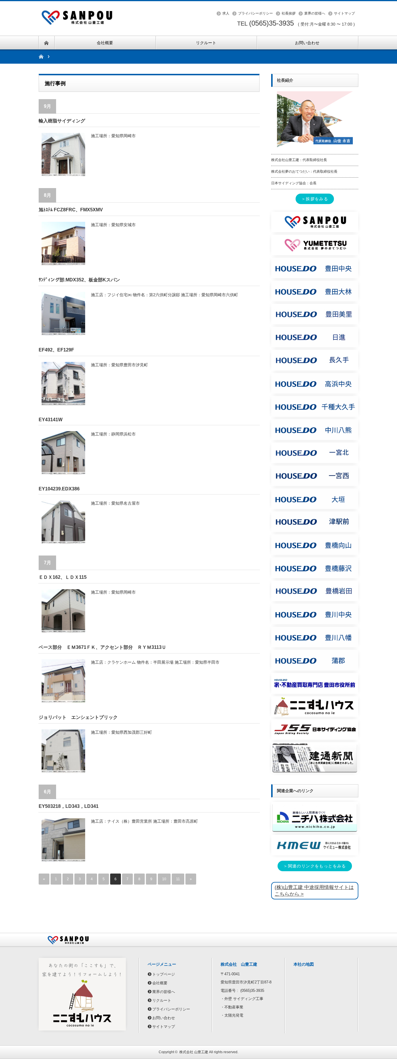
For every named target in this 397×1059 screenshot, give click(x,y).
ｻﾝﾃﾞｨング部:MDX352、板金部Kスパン (79, 279)
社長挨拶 (289, 13)
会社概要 (159, 983)
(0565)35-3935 (271, 23)
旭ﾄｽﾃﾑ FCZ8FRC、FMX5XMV (71, 209)
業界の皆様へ (314, 13)
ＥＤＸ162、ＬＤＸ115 (63, 577)
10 (164, 879)
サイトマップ (344, 13)
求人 (225, 13)
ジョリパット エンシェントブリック (78, 717)
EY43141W (50, 419)
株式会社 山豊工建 (193, 1052)
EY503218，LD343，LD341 (69, 806)
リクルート (161, 1000)
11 (178, 879)
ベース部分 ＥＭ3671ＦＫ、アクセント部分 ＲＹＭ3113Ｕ (102, 647)
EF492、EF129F (56, 349)
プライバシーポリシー (255, 13)
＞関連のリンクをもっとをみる (314, 866)
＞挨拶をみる (314, 199)
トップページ (163, 974)
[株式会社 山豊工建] (82, 9)
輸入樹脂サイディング (62, 120)
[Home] (44, 56)
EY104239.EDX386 (59, 488)
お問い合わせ (163, 1018)
